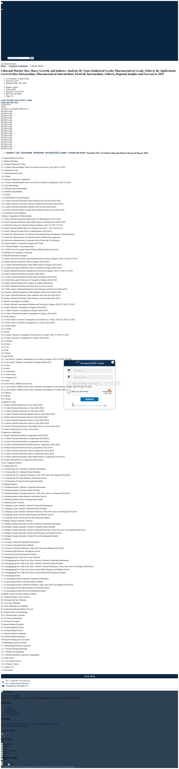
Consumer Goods (20, 38)
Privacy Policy (12, 714)
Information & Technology (23, 16)
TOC (17, 153)
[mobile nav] (2, 9)
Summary (10, 153)
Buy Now (14, 102)
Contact (11, 53)
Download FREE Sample (55, 153)
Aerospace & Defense (21, 30)
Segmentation (26, 153)
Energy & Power (19, 27)
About (10, 48)
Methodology (38, 153)
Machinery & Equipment (23, 21)
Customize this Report (76, 153)
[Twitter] (2, 734)
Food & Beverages (20, 25)
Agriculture (17, 32)
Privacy (105, 405)
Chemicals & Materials (22, 34)
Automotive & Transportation (25, 23)
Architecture (18, 36)
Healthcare (17, 19)
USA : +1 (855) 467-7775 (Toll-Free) (17, 7)
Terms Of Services (13, 712)
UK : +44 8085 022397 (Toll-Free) (46, 7)
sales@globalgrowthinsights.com (16, 686)
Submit (89, 399)
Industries (12, 14)
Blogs (10, 43)
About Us (10, 710)
